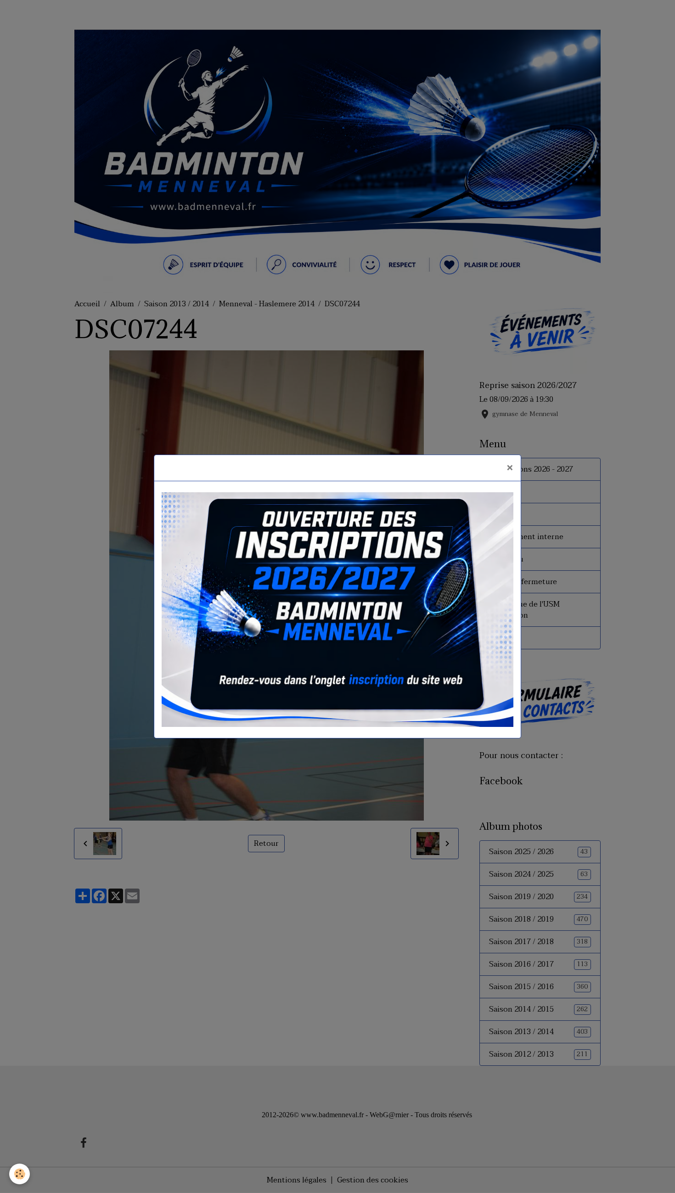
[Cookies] (19, 1174)
